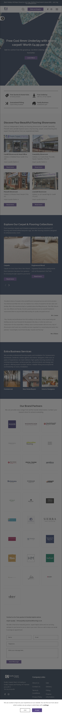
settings (46, 705)
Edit (25, 710)
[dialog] (31, 357)
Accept (37, 710)
